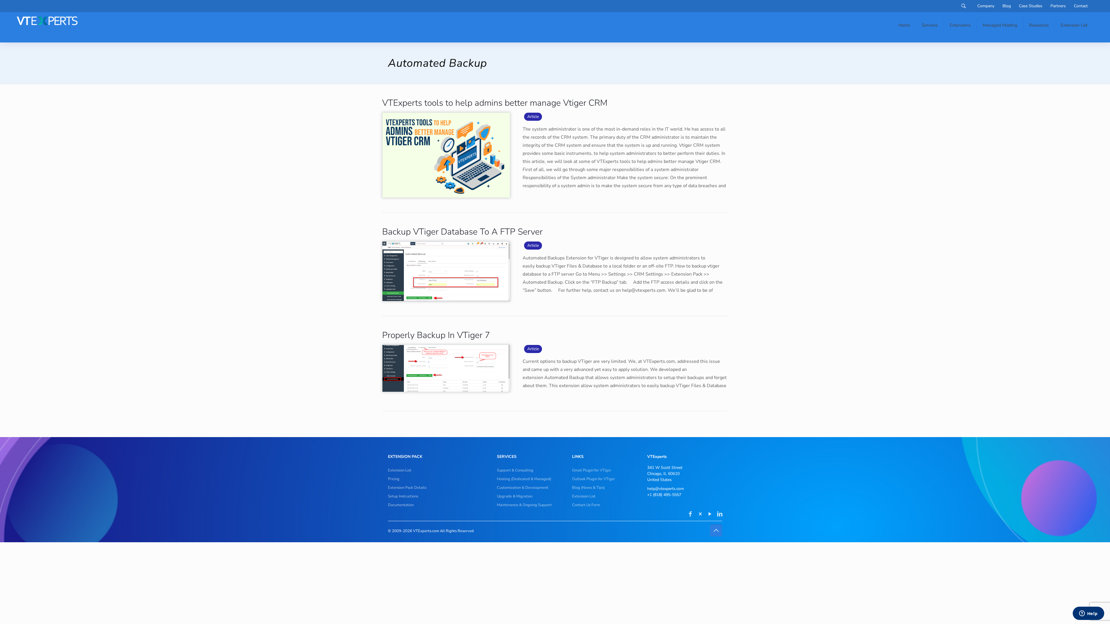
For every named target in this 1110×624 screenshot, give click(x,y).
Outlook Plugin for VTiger (593, 479)
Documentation (401, 505)
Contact (1081, 6)
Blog (1006, 6)
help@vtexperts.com (665, 488)
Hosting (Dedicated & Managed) (524, 479)
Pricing (393, 479)
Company (985, 6)
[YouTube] (710, 514)
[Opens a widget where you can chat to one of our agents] (1088, 614)
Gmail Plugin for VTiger (591, 470)
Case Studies (1030, 6)
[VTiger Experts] (47, 20)
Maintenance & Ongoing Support (524, 505)
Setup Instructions (403, 496)
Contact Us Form (586, 505)
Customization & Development (522, 487)
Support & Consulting (515, 470)
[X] (700, 514)
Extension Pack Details (407, 487)
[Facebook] (690, 514)
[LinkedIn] (720, 514)
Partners (1058, 6)
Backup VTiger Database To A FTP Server (462, 232)
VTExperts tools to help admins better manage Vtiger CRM (494, 103)
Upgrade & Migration (514, 496)
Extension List (399, 470)
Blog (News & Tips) (588, 487)
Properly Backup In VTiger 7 (436, 335)
